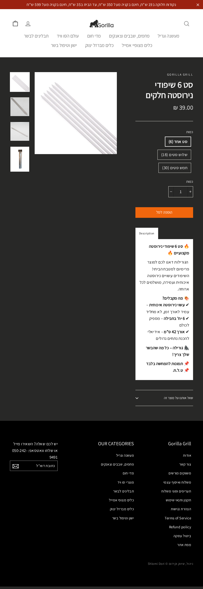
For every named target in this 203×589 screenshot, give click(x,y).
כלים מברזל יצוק (99, 45)
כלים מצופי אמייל (121, 500)
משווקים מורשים (180, 473)
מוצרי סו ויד (125, 482)
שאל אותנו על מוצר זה (178, 398)
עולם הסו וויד (68, 36)
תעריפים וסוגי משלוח (176, 491)
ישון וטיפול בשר (64, 45)
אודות (187, 455)
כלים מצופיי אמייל (137, 45)
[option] (76, 113)
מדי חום (94, 36)
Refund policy (180, 527)
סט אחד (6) (178, 141)
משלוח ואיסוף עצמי (177, 482)
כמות (189, 132)
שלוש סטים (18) (174, 154)
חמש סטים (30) (174, 167)
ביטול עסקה (182, 535)
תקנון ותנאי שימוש (178, 500)
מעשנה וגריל (168, 36)
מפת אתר (184, 544)
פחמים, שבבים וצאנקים (129, 36)
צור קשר (185, 464)
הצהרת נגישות (181, 509)
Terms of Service (178, 518)
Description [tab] (146, 233)
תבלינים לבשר (36, 36)
